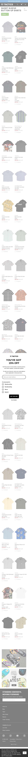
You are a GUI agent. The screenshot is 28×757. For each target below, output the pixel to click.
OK (24, 752)
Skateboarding (8, 384)
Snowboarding (8, 386)
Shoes (6, 389)
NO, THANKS (14, 400)
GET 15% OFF (14, 396)
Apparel (7, 392)
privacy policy (9, 755)
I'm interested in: (6, 382)
